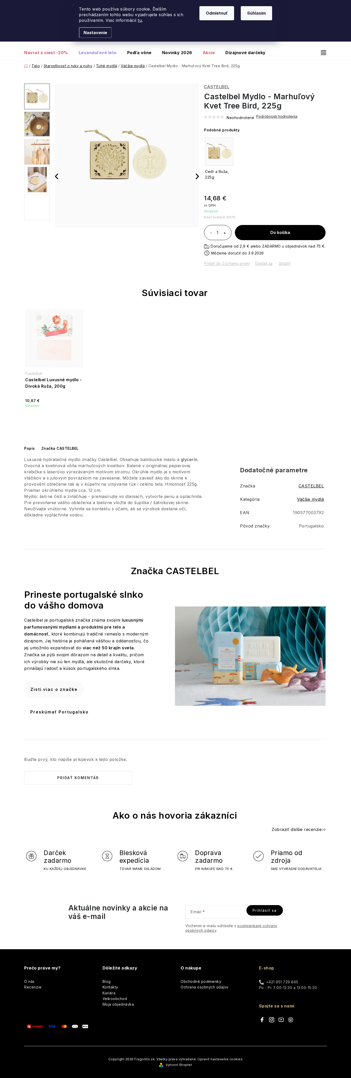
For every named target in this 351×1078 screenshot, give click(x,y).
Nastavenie (95, 32)
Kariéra (109, 993)
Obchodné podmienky (201, 981)
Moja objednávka (118, 1004)
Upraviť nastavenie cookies (220, 1059)
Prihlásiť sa (265, 910)
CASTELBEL (216, 86)
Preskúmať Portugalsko (59, 711)
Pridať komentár (78, 778)
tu (140, 20)
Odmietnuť (217, 13)
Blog (107, 981)
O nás (29, 981)
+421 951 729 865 (282, 982)
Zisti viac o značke (54, 689)
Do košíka (280, 232)
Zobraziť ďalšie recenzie (297, 829)
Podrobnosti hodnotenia (276, 116)
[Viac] (321, 52)
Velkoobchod (115, 998)
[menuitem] (48, 52)
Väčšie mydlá (310, 499)
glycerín (189, 459)
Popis (29, 448)
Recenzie (32, 987)
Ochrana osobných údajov (205, 987)
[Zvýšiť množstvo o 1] (224, 233)
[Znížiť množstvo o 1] (211, 233)
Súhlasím (256, 13)
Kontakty (110, 987)
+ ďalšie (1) (37, 207)
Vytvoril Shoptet (179, 1065)
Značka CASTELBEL (60, 448)
